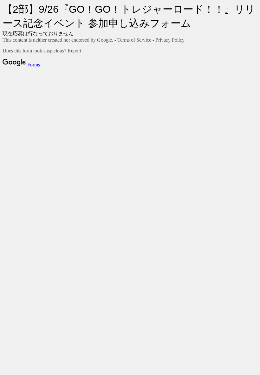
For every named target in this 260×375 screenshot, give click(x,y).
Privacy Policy (170, 40)
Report (74, 50)
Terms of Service (134, 40)
